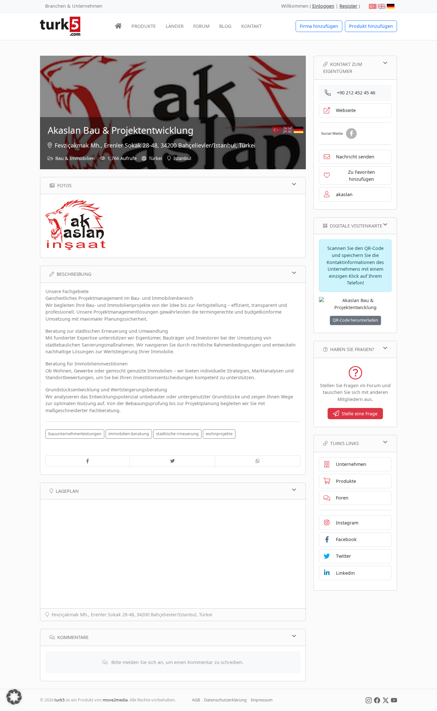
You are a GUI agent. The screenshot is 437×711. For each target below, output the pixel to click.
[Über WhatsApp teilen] (257, 461)
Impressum (262, 700)
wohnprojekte (219, 433)
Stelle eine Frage (359, 414)
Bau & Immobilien (75, 158)
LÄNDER (175, 26)
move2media (115, 700)
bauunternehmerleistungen (74, 433)
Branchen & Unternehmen (73, 6)
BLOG (225, 26)
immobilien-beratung (128, 433)
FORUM (201, 26)
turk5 (59, 700)
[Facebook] (351, 133)
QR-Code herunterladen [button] (355, 320)
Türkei (155, 158)
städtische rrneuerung (177, 433)
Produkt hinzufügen (371, 26)
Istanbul (182, 158)
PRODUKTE (143, 26)
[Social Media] (369, 700)
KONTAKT (251, 26)
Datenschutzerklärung (225, 700)
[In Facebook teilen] (87, 461)
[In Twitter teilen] (172, 461)
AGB (196, 700)
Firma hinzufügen (319, 26)
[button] (14, 697)
